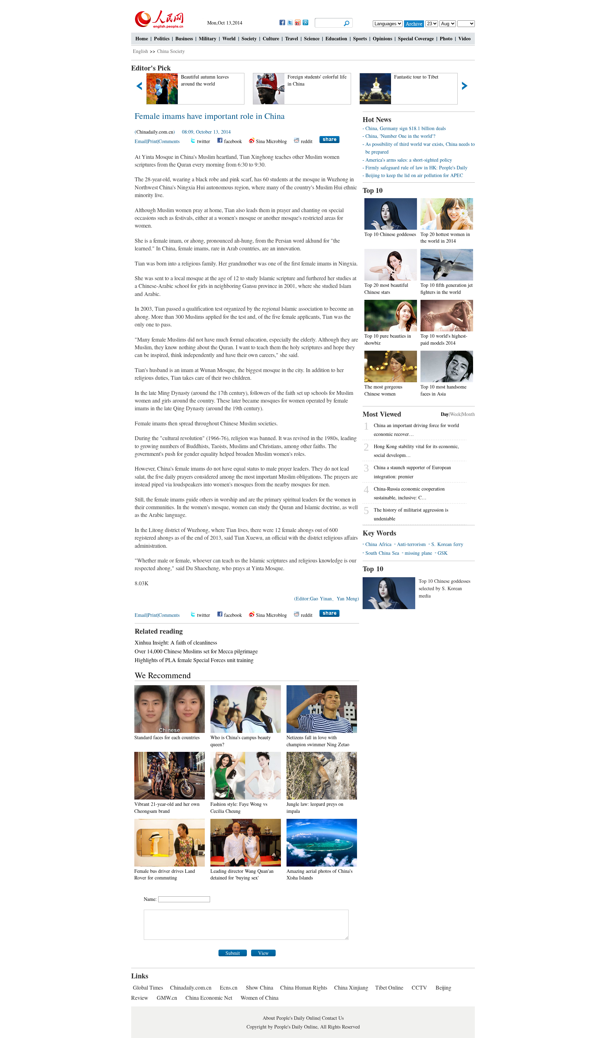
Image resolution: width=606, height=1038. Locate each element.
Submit (232, 953)
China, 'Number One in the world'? (400, 136)
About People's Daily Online (291, 1018)
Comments (169, 141)
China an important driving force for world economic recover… (416, 429)
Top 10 (373, 190)
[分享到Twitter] (290, 22)
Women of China (259, 997)
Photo (446, 38)
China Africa (378, 544)
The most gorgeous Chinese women (383, 390)
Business (184, 38)
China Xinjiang (351, 987)
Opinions (382, 38)
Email (141, 141)
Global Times (148, 987)
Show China (259, 987)
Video (464, 38)
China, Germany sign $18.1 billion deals (405, 128)
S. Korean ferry (447, 544)
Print (152, 141)
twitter (203, 141)
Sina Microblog (271, 141)
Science (311, 38)
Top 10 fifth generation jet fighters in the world (446, 288)
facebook (233, 141)
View (263, 953)
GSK (442, 553)
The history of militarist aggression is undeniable (411, 514)
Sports (360, 38)
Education (336, 38)
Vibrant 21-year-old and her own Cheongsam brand (167, 807)
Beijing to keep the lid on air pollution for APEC (414, 175)
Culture (271, 38)
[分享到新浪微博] (297, 22)
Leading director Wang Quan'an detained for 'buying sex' (242, 874)
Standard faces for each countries (167, 737)
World (229, 38)
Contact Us (333, 1018)
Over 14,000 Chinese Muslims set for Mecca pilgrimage (196, 651)
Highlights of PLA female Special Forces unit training (194, 659)
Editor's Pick (151, 68)
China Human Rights (303, 987)
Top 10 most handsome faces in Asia (443, 390)
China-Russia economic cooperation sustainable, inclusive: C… (409, 493)
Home (141, 38)
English (140, 51)
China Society (171, 51)
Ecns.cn (228, 987)
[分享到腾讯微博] (305, 22)
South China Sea (382, 553)
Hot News (377, 119)
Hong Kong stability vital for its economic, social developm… (416, 450)
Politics (161, 38)
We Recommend (163, 675)
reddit (306, 141)
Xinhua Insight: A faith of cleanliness (176, 642)
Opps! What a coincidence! (422, 76)
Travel (291, 38)
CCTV (419, 987)
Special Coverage (416, 38)
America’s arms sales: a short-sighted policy (408, 159)
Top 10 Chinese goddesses (390, 234)
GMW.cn (168, 997)
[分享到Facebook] (282, 22)
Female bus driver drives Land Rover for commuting (164, 874)
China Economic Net (209, 997)
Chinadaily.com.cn (154, 131)
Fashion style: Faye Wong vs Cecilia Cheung (238, 807)
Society (249, 38)
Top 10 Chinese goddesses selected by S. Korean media (444, 588)
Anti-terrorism (411, 544)
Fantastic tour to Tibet (311, 76)
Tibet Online (389, 987)
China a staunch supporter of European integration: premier (412, 471)
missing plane (418, 553)
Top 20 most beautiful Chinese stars (386, 288)
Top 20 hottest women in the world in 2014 (445, 237)
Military (207, 38)
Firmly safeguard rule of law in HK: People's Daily (416, 167)
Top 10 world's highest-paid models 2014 (443, 339)
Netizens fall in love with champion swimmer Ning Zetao (318, 741)
